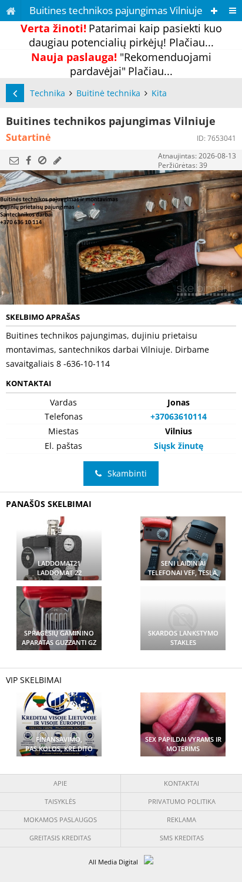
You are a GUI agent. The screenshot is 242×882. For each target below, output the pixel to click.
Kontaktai (181, 783)
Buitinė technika (108, 93)
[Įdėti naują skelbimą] (214, 10)
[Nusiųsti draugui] (14, 160)
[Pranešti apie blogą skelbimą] (42, 160)
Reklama (181, 819)
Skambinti (127, 473)
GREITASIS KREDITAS (60, 837)
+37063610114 (178, 416)
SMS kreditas (182, 837)
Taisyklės (60, 801)
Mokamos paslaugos (60, 819)
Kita (159, 93)
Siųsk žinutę (178, 445)
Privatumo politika (182, 801)
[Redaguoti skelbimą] (57, 160)
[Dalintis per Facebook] (28, 160)
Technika (47, 93)
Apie (60, 783)
